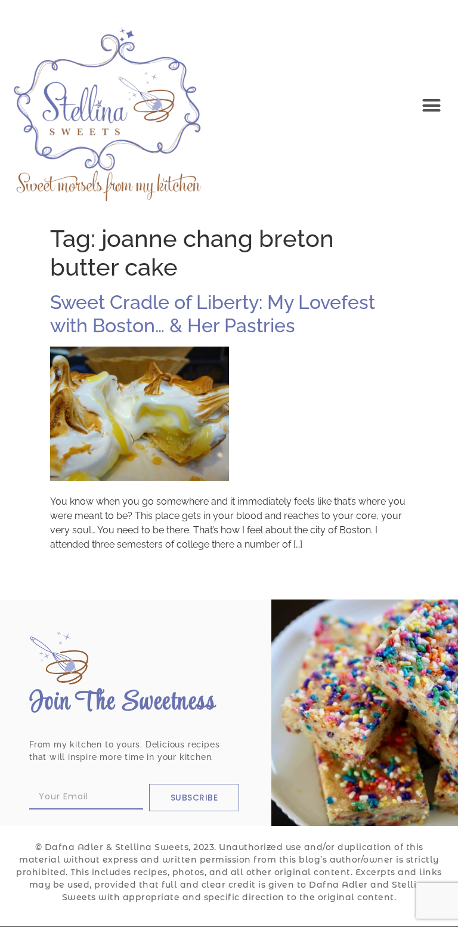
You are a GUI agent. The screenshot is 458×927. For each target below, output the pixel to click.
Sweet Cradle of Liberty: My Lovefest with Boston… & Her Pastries (212, 313)
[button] (431, 105)
